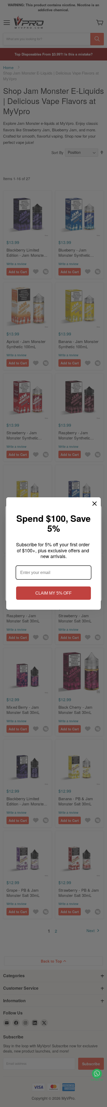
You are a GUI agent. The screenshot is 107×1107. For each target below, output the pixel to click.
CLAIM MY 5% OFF (53, 593)
